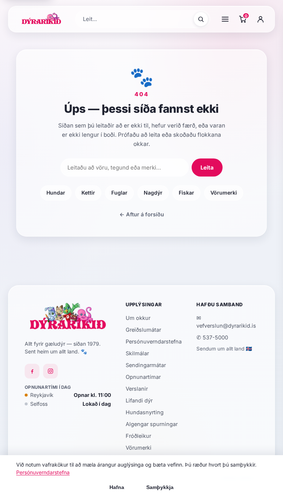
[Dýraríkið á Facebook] (32, 371)
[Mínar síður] (260, 19)
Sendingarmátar (146, 365)
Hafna (116, 487)
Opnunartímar (143, 377)
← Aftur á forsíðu (141, 214)
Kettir (88, 192)
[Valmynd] (225, 19)
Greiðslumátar (143, 330)
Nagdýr (153, 192)
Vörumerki (223, 192)
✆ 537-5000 (212, 337)
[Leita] (201, 19)
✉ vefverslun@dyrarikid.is (226, 322)
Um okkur (138, 318)
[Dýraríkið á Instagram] (50, 371)
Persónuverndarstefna (154, 341)
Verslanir (137, 388)
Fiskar (186, 192)
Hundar (55, 192)
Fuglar (119, 192)
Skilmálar (137, 353)
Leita (207, 167)
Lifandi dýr (139, 400)
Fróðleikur (138, 436)
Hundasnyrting (145, 412)
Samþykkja (160, 487)
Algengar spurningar (152, 424)
